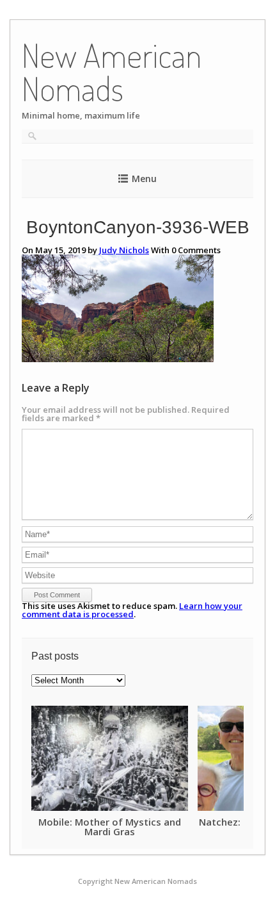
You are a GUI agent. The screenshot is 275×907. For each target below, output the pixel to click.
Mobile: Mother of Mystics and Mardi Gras (109, 826)
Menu (144, 178)
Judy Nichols (124, 250)
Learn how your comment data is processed (132, 610)
